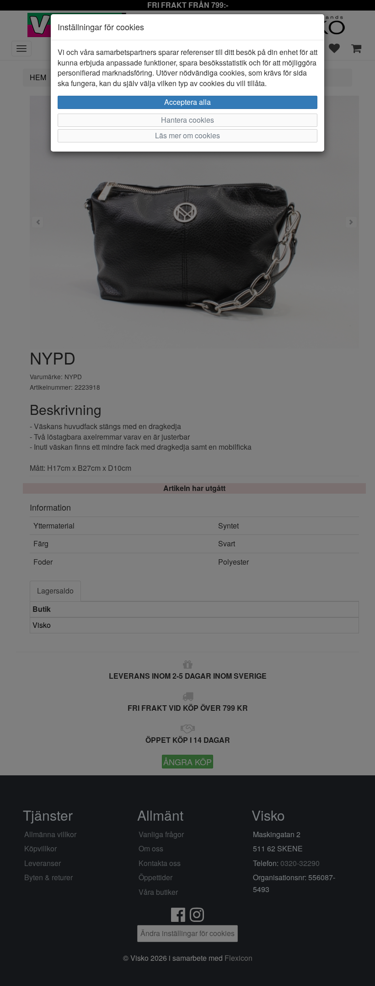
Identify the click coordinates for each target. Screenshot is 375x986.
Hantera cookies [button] (187, 119)
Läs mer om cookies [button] (187, 135)
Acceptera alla (187, 102)
